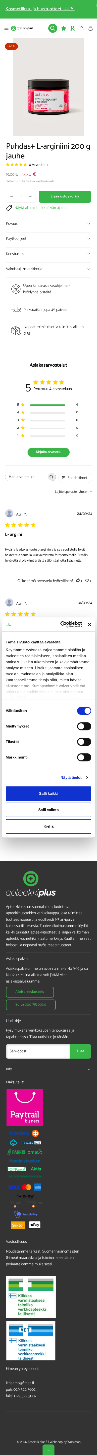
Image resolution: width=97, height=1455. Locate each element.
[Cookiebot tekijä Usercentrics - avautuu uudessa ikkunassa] (61, 624)
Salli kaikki (48, 793)
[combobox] (73, 492)
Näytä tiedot (71, 777)
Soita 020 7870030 (30, 1005)
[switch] (84, 726)
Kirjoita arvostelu (48, 452)
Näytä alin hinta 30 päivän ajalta (40, 208)
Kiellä (48, 826)
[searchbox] (26, 477)
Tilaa (80, 1051)
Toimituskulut (28, 181)
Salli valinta (48, 810)
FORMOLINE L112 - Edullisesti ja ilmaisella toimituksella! (48, 9)
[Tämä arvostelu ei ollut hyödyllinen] (87, 581)
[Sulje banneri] (89, 624)
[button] (6, 28)
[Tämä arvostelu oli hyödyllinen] (78, 581)
